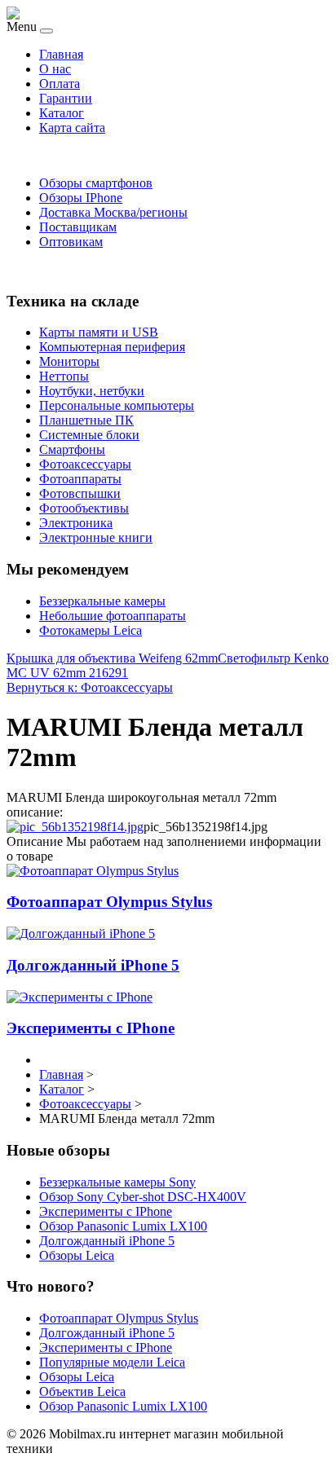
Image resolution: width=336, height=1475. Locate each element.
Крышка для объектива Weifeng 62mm (112, 658)
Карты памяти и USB (98, 332)
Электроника (76, 523)
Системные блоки (89, 435)
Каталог (61, 113)
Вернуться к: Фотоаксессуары (90, 687)
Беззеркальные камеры (102, 601)
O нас (55, 69)
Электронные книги (96, 537)
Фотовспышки (80, 493)
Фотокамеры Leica (90, 630)
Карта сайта (72, 127)
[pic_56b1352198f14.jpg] (75, 827)
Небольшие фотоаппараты (112, 616)
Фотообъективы (84, 508)
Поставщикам (78, 227)
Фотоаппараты (80, 479)
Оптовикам (71, 242)
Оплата (59, 83)
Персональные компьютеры (116, 405)
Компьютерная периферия (112, 347)
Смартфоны (72, 449)
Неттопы (64, 376)
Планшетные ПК (86, 420)
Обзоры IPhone (80, 198)
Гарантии (65, 98)
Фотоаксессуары (85, 464)
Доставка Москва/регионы (113, 212)
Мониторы (69, 361)
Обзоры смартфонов (96, 183)
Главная (61, 54)
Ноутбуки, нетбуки (91, 391)
